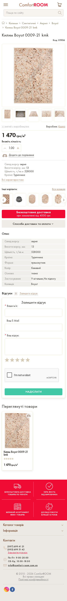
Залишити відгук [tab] (29, 293)
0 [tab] (15, 293)
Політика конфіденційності (33, 579)
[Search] (60, 13)
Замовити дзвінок (18, 552)
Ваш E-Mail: (13, 320)
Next (64, 200)
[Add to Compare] (28, 415)
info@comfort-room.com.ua (23, 565)
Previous (3, 200)
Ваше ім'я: (11, 306)
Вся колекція (58, 189)
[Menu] (6, 5)
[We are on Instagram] (6, 589)
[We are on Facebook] (12, 589)
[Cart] (60, 5)
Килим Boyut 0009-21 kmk (16, 453)
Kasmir (61, 126)
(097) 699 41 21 (16, 546)
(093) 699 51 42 (16, 549)
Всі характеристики (13, 180)
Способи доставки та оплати (32, 224)
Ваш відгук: (12, 335)
